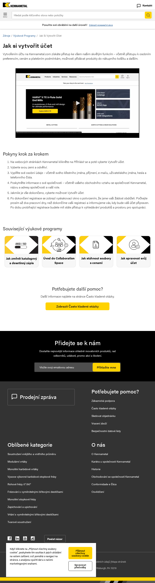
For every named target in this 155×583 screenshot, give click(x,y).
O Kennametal (99, 454)
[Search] (148, 15)
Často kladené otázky (103, 408)
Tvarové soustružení (19, 522)
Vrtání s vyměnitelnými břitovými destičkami (33, 514)
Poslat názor (55, 539)
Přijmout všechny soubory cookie (80, 553)
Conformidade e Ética (103, 484)
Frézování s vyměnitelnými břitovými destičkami (35, 492)
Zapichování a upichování (22, 507)
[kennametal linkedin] (17, 539)
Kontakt (147, 5)
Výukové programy (24, 35)
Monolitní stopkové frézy (22, 499)
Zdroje (6, 35)
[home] (13, 6)
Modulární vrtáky (17, 461)
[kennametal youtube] (25, 539)
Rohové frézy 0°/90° (19, 484)
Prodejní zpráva (38, 396)
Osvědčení (97, 492)
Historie (95, 469)
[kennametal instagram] (33, 539)
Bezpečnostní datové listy (106, 431)
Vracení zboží (99, 423)
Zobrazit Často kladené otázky (77, 306)
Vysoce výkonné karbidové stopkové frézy (32, 476)
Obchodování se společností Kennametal (115, 476)
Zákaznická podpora (103, 401)
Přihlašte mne (106, 367)
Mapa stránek (118, 561)
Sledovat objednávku (103, 416)
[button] (77, 103)
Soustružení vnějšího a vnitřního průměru (32, 454)
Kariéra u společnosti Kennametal (110, 461)
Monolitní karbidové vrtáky (23, 469)
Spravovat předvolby (80, 566)
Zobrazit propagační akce (101, 25)
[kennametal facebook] (10, 539)
